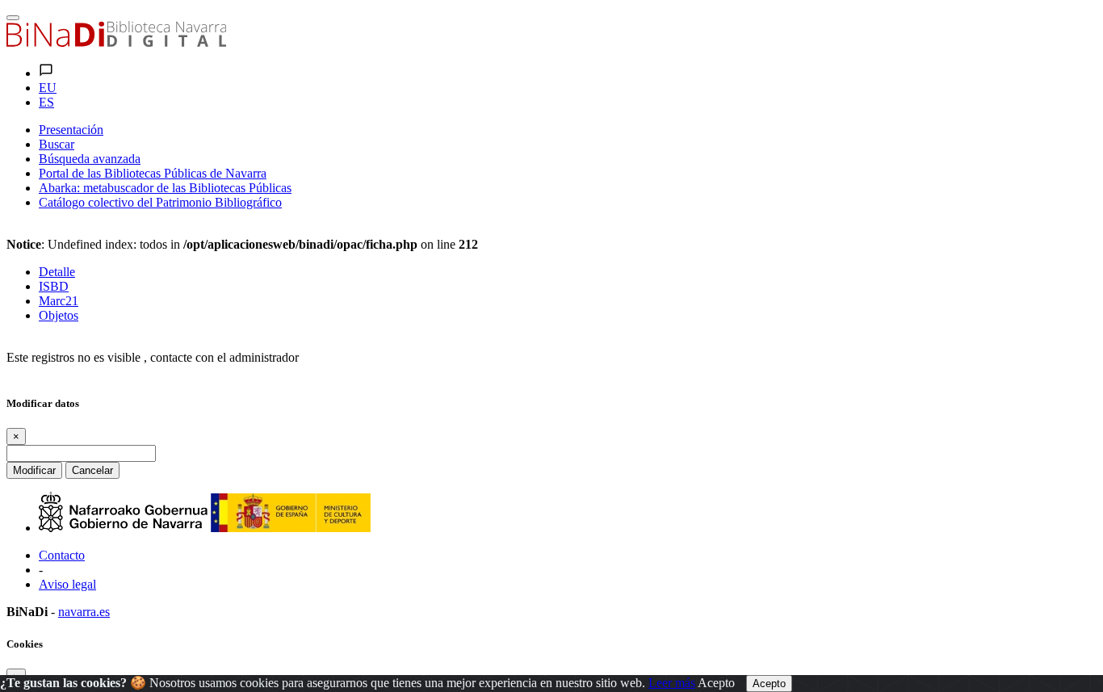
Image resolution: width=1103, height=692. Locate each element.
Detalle (57, 272)
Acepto (716, 683)
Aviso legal (67, 584)
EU (48, 87)
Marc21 (58, 301)
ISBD (54, 286)
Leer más (671, 683)
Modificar (34, 470)
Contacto (62, 555)
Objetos (58, 315)
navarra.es (84, 612)
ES (46, 102)
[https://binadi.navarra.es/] (116, 42)
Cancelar (92, 470)
